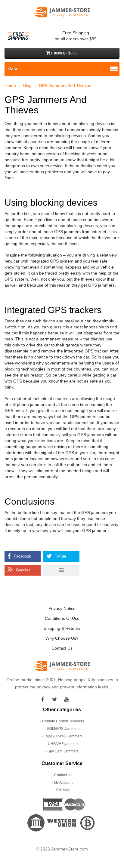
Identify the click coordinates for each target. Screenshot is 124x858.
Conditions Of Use (62, 618)
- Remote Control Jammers (62, 721)
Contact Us (62, 648)
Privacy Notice (62, 608)
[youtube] (68, 699)
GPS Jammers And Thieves (65, 85)
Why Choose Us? (62, 638)
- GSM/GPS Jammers (62, 729)
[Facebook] (44, 699)
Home (10, 85)
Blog (27, 85)
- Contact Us (62, 775)
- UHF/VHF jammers (62, 744)
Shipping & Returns (62, 628)
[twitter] (56, 699)
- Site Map (62, 790)
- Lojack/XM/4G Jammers (62, 736)
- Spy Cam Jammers (62, 751)
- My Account (62, 782)
